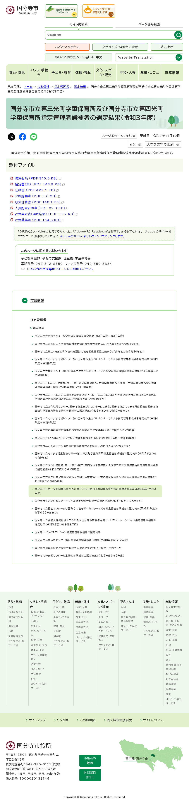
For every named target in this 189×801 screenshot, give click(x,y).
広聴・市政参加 (174, 650)
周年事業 (171, 689)
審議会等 (171, 684)
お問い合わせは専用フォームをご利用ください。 (60, 269)
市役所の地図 (90, 760)
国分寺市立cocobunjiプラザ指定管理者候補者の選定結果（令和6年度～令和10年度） (85, 438)
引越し (34, 621)
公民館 (57, 631)
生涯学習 (36, 674)
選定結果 (80, 86)
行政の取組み (173, 616)
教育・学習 (59, 626)
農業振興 (148, 607)
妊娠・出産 (59, 607)
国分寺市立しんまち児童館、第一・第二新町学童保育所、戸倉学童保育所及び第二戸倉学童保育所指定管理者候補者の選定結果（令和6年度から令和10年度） (96, 385)
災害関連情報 (15, 636)
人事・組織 (171, 640)
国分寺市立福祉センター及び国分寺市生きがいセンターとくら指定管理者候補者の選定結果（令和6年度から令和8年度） (97, 373)
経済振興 (148, 612)
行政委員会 (172, 679)
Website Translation (136, 57)
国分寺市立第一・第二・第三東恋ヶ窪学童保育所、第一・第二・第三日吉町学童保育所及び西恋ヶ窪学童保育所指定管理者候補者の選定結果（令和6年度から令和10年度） (96, 397)
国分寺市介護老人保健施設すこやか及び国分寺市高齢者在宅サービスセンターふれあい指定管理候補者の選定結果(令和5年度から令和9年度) (95, 522)
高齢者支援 (82, 622)
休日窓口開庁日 (90, 775)
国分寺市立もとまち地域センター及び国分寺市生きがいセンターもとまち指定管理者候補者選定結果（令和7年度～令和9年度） (96, 361)
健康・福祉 (83, 72)
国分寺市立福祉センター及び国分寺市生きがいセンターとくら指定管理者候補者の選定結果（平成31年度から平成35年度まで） (96, 510)
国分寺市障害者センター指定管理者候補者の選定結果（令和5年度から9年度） (79, 555)
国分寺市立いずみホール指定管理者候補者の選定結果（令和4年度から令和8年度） (82, 446)
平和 (123, 607)
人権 (123, 612)
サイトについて (153, 720)
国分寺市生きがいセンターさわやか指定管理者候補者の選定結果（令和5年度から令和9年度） (89, 501)
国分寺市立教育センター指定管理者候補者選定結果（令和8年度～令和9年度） (79, 336)
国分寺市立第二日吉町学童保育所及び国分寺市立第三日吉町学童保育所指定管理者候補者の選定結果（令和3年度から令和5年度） (96, 479)
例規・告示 (171, 635)
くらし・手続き (39, 72)
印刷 (132, 144)
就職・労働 (149, 617)
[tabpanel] (114, 35)
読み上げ (167, 46)
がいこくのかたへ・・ (78, 57)
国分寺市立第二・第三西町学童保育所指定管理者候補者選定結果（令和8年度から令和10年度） (89, 351)
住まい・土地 (37, 650)
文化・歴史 (104, 612)
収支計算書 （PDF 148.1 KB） (38, 202)
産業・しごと (149, 72)
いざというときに (67, 46)
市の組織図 (88, 720)
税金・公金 (36, 640)
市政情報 (172, 72)
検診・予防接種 (84, 612)
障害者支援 (82, 627)
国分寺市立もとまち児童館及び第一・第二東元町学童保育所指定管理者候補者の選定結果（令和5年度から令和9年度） (96, 455)
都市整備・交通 (39, 645)
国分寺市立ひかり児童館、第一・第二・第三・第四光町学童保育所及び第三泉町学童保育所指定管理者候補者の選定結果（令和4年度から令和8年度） (96, 467)
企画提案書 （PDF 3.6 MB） (36, 196)
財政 (168, 655)
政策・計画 (171, 630)
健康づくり (82, 617)
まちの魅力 (105, 622)
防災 (10, 607)
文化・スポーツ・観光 (105, 72)
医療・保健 (81, 607)
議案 (168, 694)
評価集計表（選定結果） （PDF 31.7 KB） (45, 214)
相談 (33, 679)
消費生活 (36, 664)
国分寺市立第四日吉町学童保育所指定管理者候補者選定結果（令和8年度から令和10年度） (87, 344)
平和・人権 (128, 72)
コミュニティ (37, 669)
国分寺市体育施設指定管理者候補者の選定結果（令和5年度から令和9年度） (79, 548)
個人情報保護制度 (119, 720)
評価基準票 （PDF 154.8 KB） (38, 219)
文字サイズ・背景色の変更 (120, 46)
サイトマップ (37, 720)
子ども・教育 (61, 72)
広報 (168, 645)
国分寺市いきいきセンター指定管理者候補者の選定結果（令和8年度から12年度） (81, 540)
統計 (168, 660)
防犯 (10, 631)
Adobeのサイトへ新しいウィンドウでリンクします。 (92, 236)
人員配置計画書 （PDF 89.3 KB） (40, 208)
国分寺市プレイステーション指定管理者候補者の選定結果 (68, 532)
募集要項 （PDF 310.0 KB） (36, 178)
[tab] (79, 24)
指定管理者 (61, 86)
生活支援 (81, 632)
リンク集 (63, 720)
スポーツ (103, 617)
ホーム (28, 86)
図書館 (57, 636)
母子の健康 (60, 612)
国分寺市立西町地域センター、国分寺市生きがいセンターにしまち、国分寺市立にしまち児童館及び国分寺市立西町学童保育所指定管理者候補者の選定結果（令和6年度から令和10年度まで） (96, 408)
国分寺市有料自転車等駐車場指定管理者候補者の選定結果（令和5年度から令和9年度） (85, 430)
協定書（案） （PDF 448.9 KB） (38, 184)
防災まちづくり (16, 612)
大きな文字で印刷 (160, 144)
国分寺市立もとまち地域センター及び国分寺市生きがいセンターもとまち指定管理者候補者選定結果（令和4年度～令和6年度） (96, 420)
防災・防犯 (17, 72)
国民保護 (13, 626)
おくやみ (35, 626)
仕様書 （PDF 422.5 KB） (35, 190)
